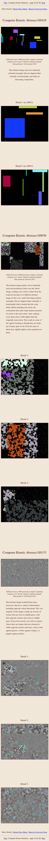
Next (43, 3)
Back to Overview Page (38, 9)
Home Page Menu (20, 9)
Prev (5, 3)
